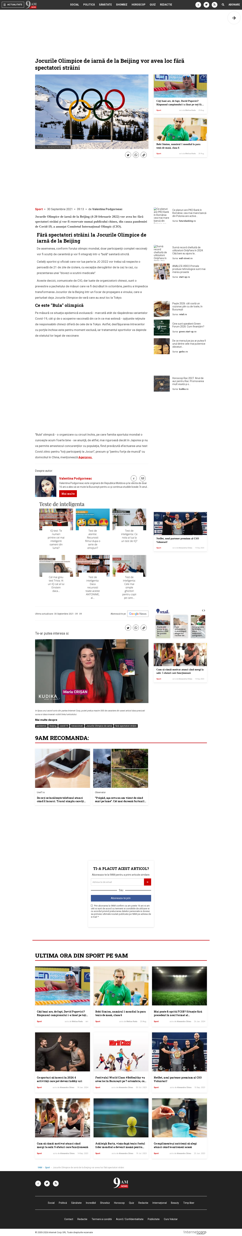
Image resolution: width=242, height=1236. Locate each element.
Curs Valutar (171, 1219)
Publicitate (154, 1219)
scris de (187, 110)
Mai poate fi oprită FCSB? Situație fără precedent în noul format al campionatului (178, 1015)
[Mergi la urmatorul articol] (234, 18)
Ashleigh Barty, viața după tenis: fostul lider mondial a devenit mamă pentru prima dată (120, 1147)
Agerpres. (85, 457)
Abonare (234, 4)
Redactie (166, 4)
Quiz (153, 4)
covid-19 (64, 726)
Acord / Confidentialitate (129, 1219)
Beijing (53, 726)
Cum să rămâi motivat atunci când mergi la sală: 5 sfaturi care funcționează (62, 1145)
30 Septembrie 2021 (60, 209)
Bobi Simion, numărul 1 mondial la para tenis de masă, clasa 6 (120, 1013)
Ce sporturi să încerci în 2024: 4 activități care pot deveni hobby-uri (59, 1079)
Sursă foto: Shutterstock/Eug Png (53, 147)
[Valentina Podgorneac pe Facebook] (134, 478)
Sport (158, 110)
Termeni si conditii (102, 1219)
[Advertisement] (180, 235)
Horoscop (138, 4)
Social (74, 4)
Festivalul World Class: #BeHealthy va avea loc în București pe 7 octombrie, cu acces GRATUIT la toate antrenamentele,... (120, 1083)
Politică (89, 4)
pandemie (41, 726)
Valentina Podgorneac (107, 209)
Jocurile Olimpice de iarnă (99, 726)
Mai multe (68, 493)
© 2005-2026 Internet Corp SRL (50, 1232)
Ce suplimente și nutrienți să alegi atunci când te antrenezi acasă (175, 1145)
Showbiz (121, 4)
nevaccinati (77, 726)
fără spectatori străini (125, 726)
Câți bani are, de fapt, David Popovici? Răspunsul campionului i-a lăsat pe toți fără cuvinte (180, 104)
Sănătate (105, 4)
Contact (68, 1219)
